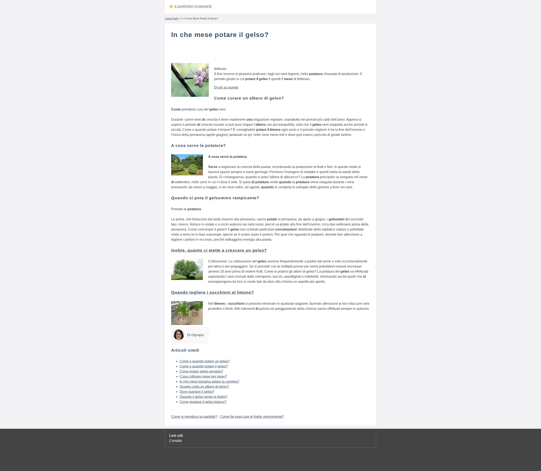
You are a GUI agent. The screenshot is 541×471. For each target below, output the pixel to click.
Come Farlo (171, 18)
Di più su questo (226, 87)
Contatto (175, 440)
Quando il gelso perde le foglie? (203, 397)
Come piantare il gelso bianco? (203, 402)
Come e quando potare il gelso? (204, 366)
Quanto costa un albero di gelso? (204, 386)
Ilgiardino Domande (193, 6)
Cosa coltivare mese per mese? (203, 376)
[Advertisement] (270, 53)
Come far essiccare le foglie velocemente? (252, 416)
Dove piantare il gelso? (197, 391)
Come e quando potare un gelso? (205, 361)
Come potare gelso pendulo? (201, 371)
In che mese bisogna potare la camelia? (209, 381)
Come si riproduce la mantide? (194, 416)
